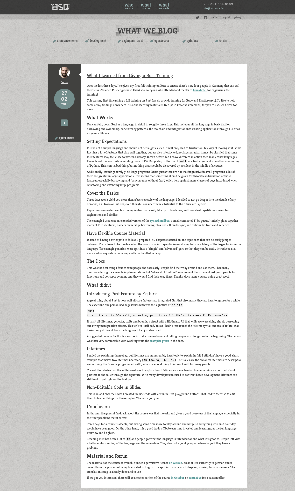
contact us (194, 478)
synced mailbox (160, 221)
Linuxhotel (200, 90)
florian (64, 82)
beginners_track (132, 40)
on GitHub (175, 463)
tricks (223, 40)
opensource (161, 40)
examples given (159, 341)
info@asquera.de (213, 8)
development (97, 40)
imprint (226, 17)
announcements (67, 40)
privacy (237, 17)
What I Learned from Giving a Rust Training (130, 75)
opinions (192, 40)
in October (177, 478)
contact (215, 17)
